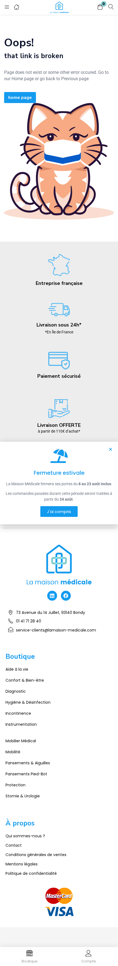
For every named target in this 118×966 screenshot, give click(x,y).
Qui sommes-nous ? (25, 836)
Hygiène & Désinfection (27, 702)
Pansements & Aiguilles (27, 763)
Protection (15, 785)
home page (20, 98)
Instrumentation (21, 724)
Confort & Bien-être (24, 680)
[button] (100, 7)
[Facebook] (66, 596)
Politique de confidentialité (31, 873)
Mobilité (12, 752)
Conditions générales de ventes (35, 854)
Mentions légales (21, 864)
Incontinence (18, 713)
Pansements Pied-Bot (26, 774)
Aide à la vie (16, 669)
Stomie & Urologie (22, 796)
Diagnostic (15, 691)
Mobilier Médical (20, 741)
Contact (13, 845)
